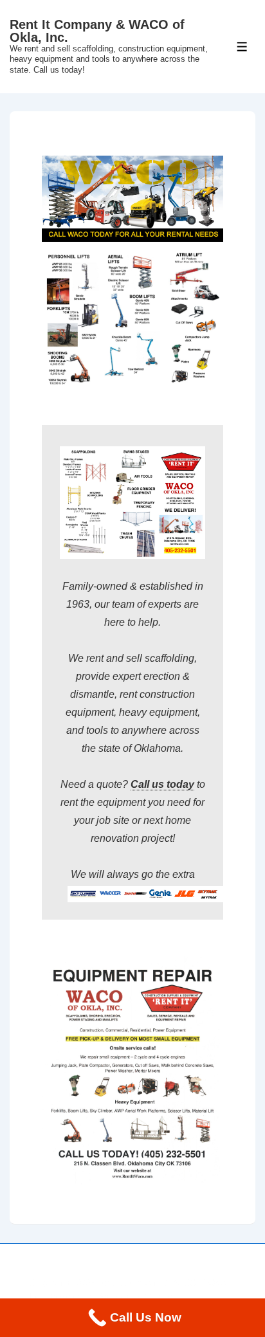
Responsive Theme (134, 1297)
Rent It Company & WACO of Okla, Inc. (97, 30)
